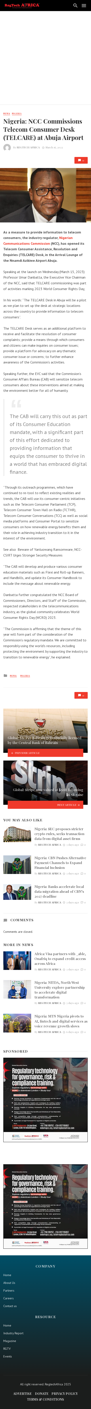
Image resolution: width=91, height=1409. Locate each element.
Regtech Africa (28, 147)
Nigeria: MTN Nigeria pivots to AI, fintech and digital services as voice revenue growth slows (60, 1021)
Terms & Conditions (45, 1399)
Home (7, 1275)
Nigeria (17, 113)
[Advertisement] (45, 58)
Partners (8, 1290)
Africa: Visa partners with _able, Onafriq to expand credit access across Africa (60, 958)
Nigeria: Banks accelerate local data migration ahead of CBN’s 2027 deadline (59, 891)
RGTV (7, 1349)
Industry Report (13, 1333)
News (6, 113)
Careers (8, 1298)
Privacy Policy (64, 1394)
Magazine (9, 1341)
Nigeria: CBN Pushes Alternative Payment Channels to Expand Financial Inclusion (60, 862)
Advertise (22, 1394)
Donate (41, 1394)
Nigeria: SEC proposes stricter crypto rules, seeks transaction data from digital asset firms (59, 833)
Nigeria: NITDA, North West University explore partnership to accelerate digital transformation (59, 989)
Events (7, 1356)
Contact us (10, 1306)
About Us (9, 1283)
